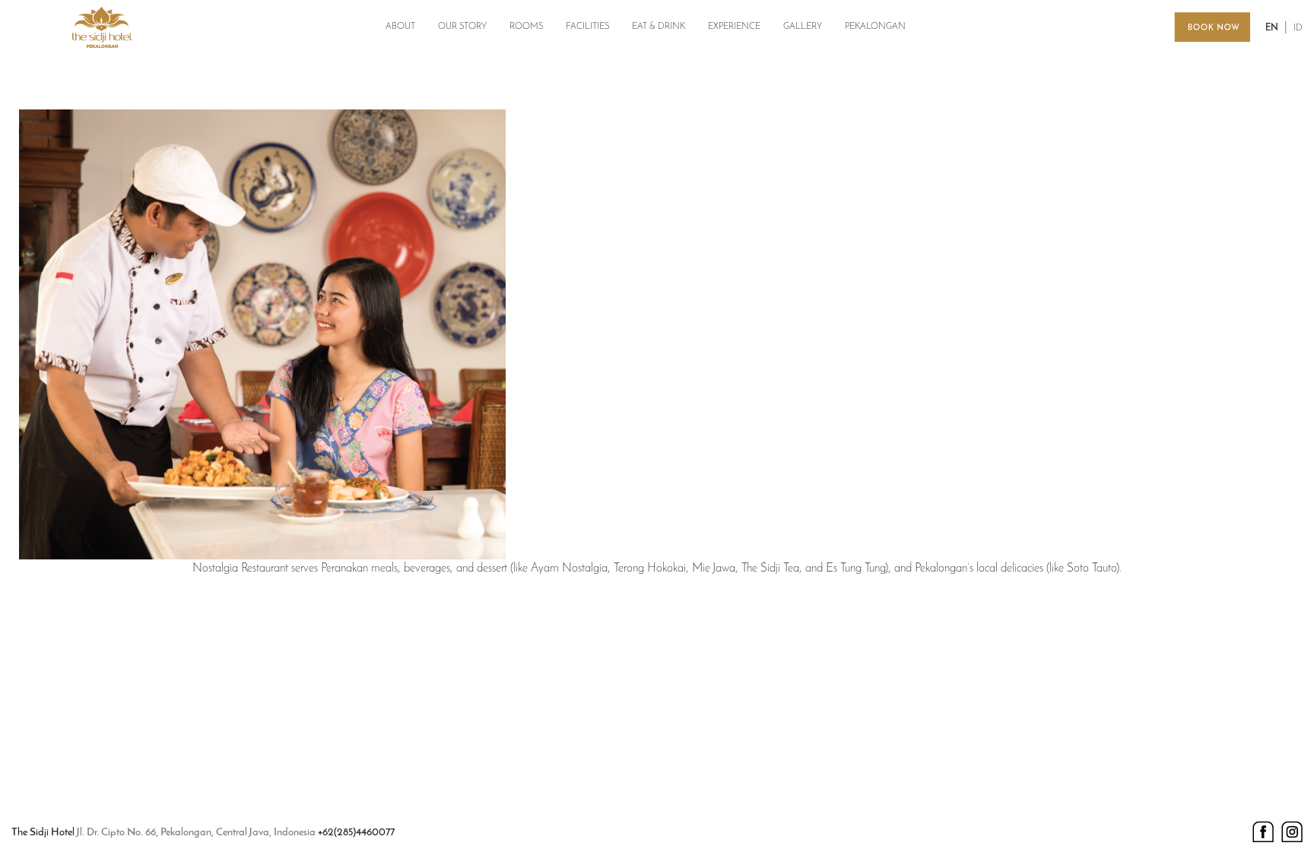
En (1271, 28)
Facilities (587, 26)
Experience (734, 26)
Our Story (462, 26)
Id (1298, 28)
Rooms (526, 26)
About (400, 26)
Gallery (802, 26)
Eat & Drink (658, 26)
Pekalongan (875, 26)
